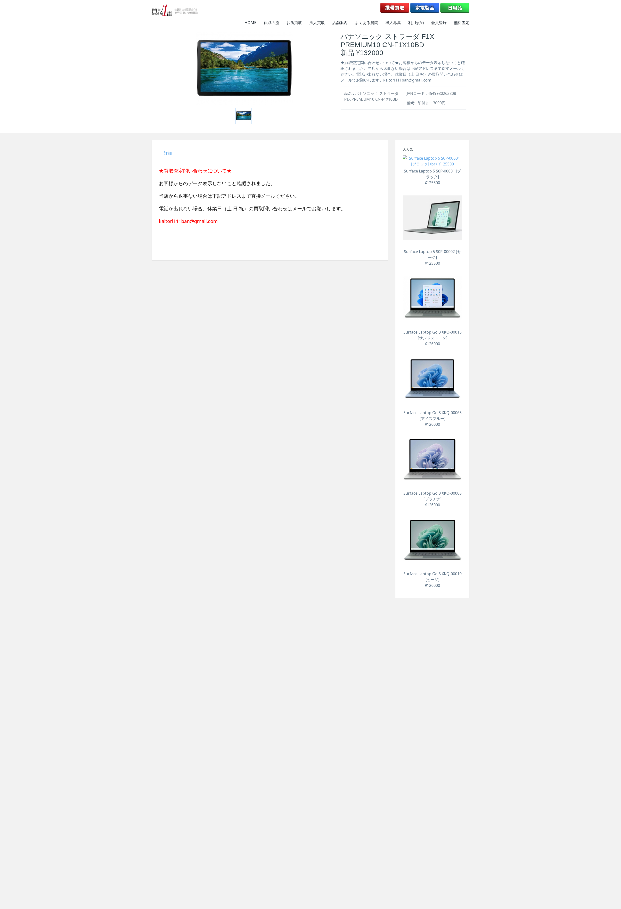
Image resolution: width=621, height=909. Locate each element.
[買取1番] (175, 10)
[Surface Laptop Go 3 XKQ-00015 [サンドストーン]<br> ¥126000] (432, 298)
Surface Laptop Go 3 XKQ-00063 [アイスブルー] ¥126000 (432, 418)
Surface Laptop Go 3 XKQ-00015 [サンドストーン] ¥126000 (432, 337)
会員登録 (439, 22)
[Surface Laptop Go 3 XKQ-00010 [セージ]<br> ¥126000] (432, 540)
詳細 (168, 153)
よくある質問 (366, 22)
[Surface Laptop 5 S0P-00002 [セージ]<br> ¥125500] (432, 217)
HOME (250, 22)
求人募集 (393, 22)
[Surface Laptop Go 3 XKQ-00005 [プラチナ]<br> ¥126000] (432, 459)
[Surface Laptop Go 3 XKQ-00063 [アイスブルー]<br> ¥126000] (432, 379)
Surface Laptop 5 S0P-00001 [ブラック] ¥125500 (432, 176)
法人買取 (317, 22)
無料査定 (461, 22)
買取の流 (271, 22)
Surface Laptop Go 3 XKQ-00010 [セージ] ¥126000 (432, 579)
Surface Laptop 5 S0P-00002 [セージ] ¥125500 (432, 257)
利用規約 (416, 22)
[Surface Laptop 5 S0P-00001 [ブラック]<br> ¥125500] (432, 161)
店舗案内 (340, 22)
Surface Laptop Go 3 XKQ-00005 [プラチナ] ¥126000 (432, 499)
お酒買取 (294, 22)
